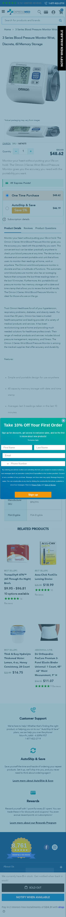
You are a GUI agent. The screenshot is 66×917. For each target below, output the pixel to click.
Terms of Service (49, 485)
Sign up (33, 494)
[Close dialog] (63, 420)
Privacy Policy (36, 485)
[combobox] (5, 463)
